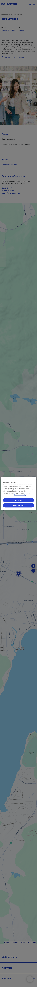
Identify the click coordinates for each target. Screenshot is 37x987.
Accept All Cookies (18, 505)
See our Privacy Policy (20, 495)
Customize (18, 500)
